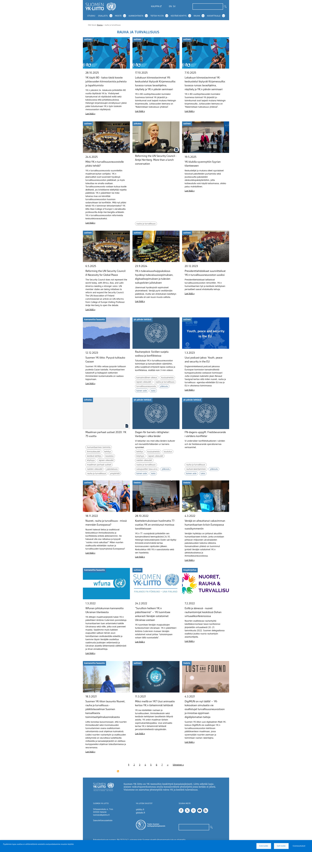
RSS (205, 810)
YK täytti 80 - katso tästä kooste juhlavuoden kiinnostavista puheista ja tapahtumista (106, 81)
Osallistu (103, 16)
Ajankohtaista (136, 16)
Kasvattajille (213, 16)
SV (174, 6)
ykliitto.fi (140, 809)
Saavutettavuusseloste (102, 821)
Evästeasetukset (299, 846)
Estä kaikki (263, 846)
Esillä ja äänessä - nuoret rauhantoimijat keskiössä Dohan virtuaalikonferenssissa (203, 612)
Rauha (197, 16)
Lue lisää (89, 114)
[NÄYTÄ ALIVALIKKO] (111, 15)
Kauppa (155, 6)
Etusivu (91, 16)
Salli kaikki (281, 846)
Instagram (193, 810)
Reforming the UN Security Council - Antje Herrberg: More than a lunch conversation (155, 160)
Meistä (118, 16)
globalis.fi (140, 813)
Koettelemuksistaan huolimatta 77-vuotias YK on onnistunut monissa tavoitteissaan (155, 524)
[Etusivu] (100, 6)
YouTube (199, 810)
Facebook (181, 810)
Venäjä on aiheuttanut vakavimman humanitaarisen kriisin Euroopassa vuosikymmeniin (205, 524)
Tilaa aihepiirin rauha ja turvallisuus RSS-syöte (118, 771)
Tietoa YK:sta (157, 16)
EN (170, 6)
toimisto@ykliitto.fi (101, 815)
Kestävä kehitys (179, 16)
